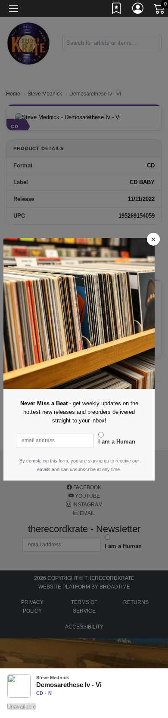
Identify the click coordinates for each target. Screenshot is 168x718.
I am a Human (116, 441)
